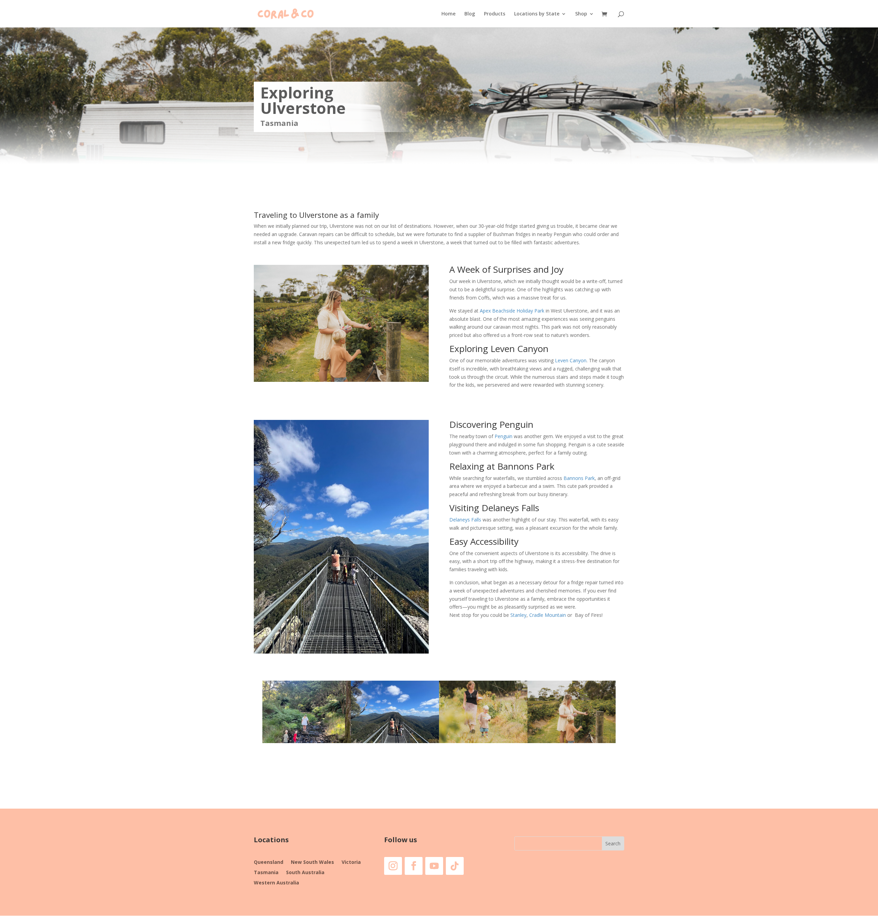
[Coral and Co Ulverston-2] (571, 743)
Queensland (268, 862)
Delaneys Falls (465, 519)
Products (494, 14)
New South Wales (312, 862)
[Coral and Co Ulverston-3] (483, 743)
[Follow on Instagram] (393, 866)
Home (448, 14)
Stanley (518, 615)
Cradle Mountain (547, 615)
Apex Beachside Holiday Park (512, 310)
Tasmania (266, 873)
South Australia (305, 873)
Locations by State (536, 14)
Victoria (351, 862)
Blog (469, 14)
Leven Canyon (570, 360)
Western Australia (276, 883)
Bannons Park (579, 478)
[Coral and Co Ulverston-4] (395, 743)
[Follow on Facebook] (414, 866)
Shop (581, 14)
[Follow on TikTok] (455, 866)
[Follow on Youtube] (434, 866)
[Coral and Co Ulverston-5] (306, 743)
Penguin (502, 436)
